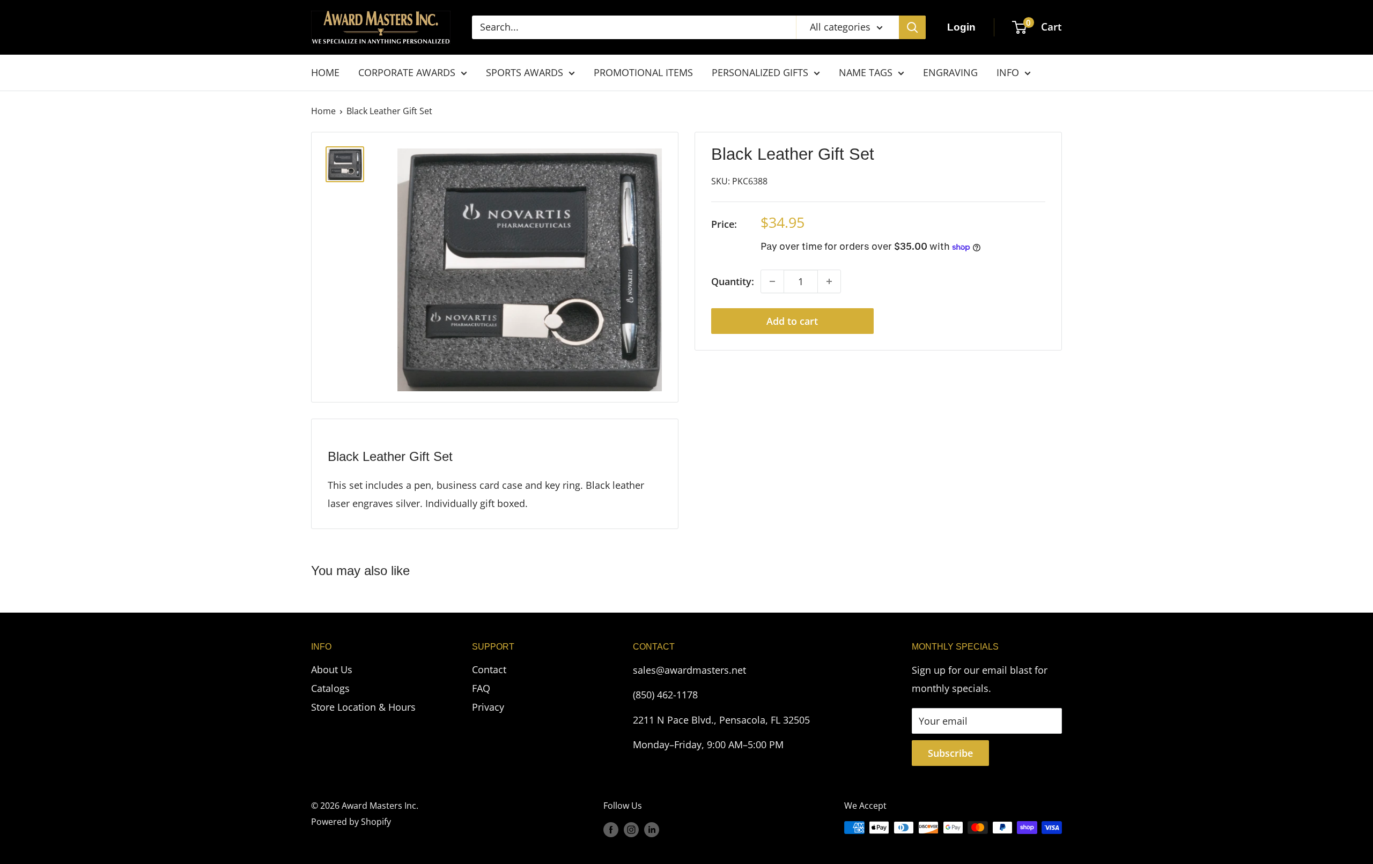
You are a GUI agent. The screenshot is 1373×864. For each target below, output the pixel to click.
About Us (331, 669)
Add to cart (792, 321)
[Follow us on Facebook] (610, 829)
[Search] (912, 27)
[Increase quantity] (829, 281)
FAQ (481, 688)
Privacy (488, 707)
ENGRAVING (950, 72)
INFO (1007, 72)
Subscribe (950, 753)
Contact (489, 669)
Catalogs (330, 688)
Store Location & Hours (363, 707)
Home (323, 111)
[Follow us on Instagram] (631, 829)
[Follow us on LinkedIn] (651, 829)
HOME (325, 72)
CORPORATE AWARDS (406, 72)
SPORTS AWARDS (524, 72)
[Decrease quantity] (772, 281)
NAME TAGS (865, 72)
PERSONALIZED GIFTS (760, 72)
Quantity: (732, 281)
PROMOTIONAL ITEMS (643, 72)
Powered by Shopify (351, 822)
